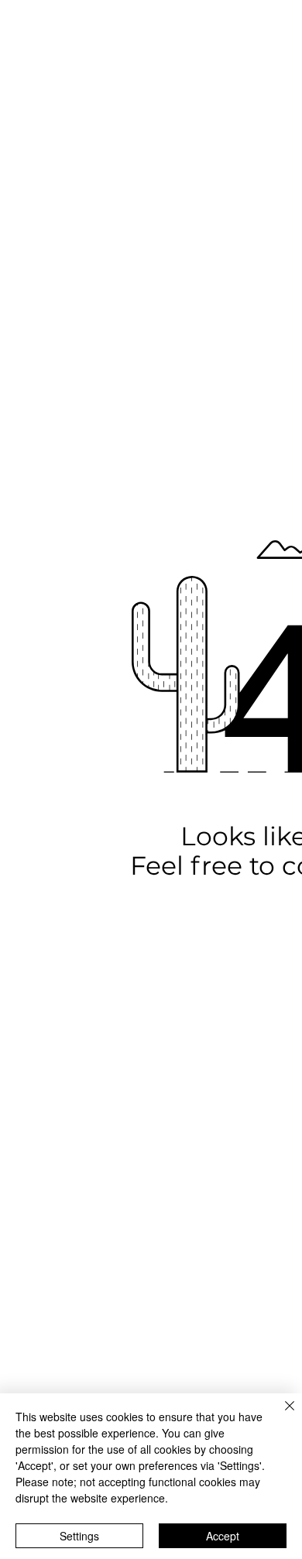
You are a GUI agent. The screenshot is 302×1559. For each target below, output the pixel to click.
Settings (79, 1536)
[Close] (280, 1415)
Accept (222, 1536)
